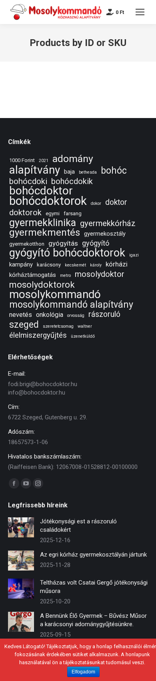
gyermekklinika (42, 222)
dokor (96, 203)
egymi (53, 213)
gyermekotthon (26, 244)
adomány (72, 158)
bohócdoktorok (48, 201)
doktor (116, 202)
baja (69, 171)
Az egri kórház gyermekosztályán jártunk (93, 554)
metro (65, 275)
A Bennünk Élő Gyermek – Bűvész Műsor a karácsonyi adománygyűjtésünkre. (93, 620)
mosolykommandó (55, 294)
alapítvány (34, 170)
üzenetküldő (83, 336)
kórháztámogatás (32, 274)
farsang (73, 213)
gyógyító (95, 243)
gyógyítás (63, 243)
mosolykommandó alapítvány (71, 304)
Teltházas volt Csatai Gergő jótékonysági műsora (94, 587)
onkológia (49, 314)
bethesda (88, 172)
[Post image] (21, 527)
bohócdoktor (41, 190)
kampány (21, 264)
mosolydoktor (99, 274)
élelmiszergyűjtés (38, 335)
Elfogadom (83, 672)
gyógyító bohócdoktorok (67, 253)
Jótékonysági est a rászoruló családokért (78, 525)
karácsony (49, 265)
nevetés (20, 314)
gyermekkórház (108, 223)
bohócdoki (28, 181)
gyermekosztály (105, 233)
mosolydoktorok (42, 284)
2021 (43, 160)
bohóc (114, 170)
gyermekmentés (44, 232)
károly (96, 265)
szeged (24, 324)
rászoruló (104, 314)
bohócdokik (72, 181)
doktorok (25, 212)
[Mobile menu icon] (140, 12)
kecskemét (75, 265)
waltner (85, 326)
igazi (134, 255)
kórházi (117, 264)
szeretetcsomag (58, 326)
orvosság (75, 315)
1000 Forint (22, 160)
